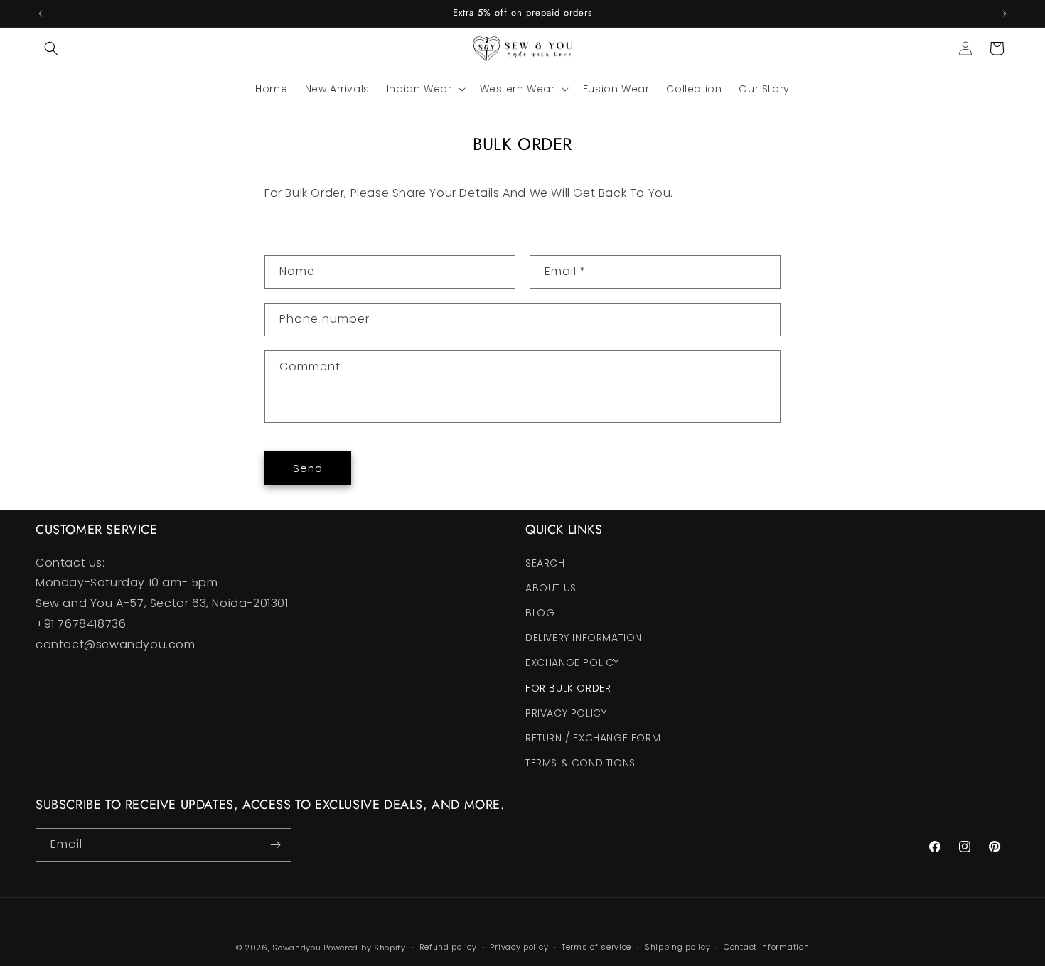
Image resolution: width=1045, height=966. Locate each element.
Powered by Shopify (364, 947)
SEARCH (545, 563)
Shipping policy (678, 946)
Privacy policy (519, 946)
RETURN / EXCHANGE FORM (592, 738)
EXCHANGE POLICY (572, 662)
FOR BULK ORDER (568, 688)
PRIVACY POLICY (565, 713)
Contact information (766, 946)
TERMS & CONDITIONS (580, 763)
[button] (51, 48)
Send (308, 468)
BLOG (539, 613)
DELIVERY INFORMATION (583, 637)
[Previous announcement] (40, 13)
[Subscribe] (275, 845)
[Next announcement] (1004, 13)
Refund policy (448, 946)
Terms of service (596, 946)
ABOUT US (551, 588)
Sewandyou (296, 947)
